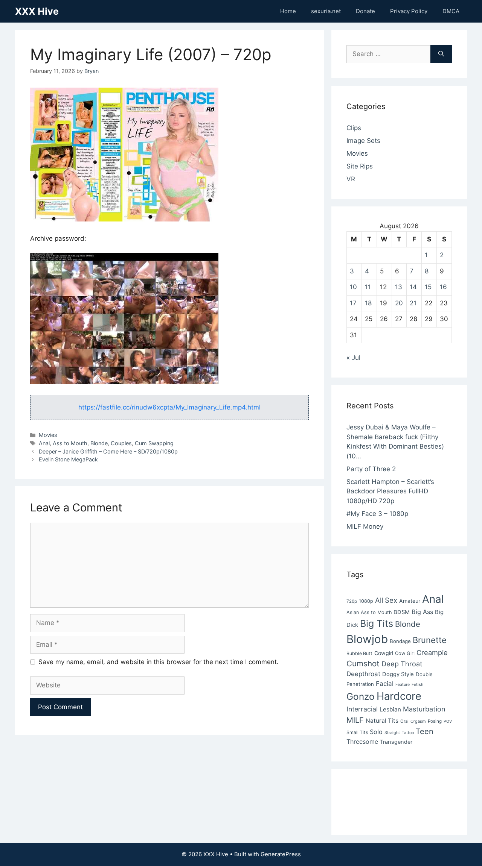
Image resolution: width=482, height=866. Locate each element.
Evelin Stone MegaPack (68, 459)
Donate (365, 11)
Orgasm (418, 721)
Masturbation (424, 709)
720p (351, 601)
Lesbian (390, 709)
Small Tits (357, 732)
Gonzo (360, 696)
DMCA (450, 11)
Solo (376, 732)
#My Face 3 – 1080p (377, 513)
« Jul (353, 357)
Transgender (396, 742)
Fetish (417, 684)
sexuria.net (326, 11)
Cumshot (363, 663)
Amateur (409, 601)
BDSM (402, 612)
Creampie (432, 652)
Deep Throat (402, 664)
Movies (48, 435)
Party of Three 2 (371, 469)
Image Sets (363, 140)
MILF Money (364, 526)
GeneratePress (281, 854)
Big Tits (376, 623)
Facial (385, 683)
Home (288, 11)
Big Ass (422, 612)
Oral (404, 721)
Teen (424, 731)
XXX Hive (37, 11)
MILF (355, 720)
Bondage (400, 641)
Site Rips (359, 166)
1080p (366, 601)
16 (443, 287)
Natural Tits (382, 720)
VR (350, 179)
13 (398, 287)
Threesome (362, 741)
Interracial (362, 709)
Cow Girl (405, 653)
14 (413, 287)
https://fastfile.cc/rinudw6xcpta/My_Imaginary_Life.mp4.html (169, 407)
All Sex (386, 600)
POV (448, 721)
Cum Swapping (154, 443)
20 (399, 303)
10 (353, 287)
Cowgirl (383, 653)
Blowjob (367, 639)
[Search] (441, 54)
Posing (435, 721)
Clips (353, 128)
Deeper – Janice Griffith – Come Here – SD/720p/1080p (108, 451)
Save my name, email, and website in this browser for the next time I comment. (158, 662)
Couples (121, 443)
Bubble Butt (359, 653)
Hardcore (399, 696)
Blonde (99, 443)
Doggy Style (398, 674)
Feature (402, 684)
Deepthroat (363, 674)
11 (368, 287)
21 (413, 303)
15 (428, 287)
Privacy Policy (408, 11)
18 (368, 303)
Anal (44, 443)
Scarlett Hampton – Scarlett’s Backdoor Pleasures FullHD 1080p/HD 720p (390, 491)
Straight (392, 732)
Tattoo (408, 732)
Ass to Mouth (70, 443)
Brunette (430, 640)
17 (353, 303)
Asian (352, 612)
